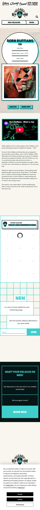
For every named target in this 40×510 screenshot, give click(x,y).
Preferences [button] (21, 487)
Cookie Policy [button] (10, 485)
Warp (22, 58)
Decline (20, 499)
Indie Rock (20, 48)
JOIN (33, 332)
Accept (20, 494)
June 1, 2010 (24, 53)
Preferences (20, 505)
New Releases (14, 22)
